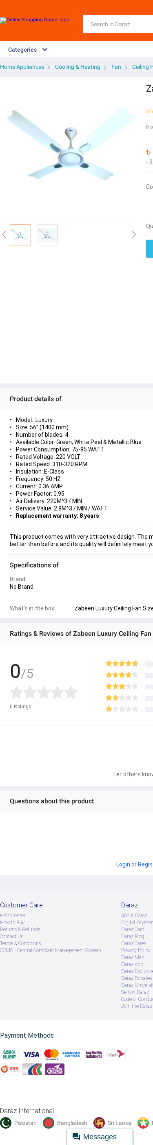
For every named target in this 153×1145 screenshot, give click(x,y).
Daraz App (132, 964)
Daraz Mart (133, 957)
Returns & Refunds (20, 929)
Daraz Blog (132, 936)
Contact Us (11, 936)
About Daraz (134, 915)
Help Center (12, 915)
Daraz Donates (136, 978)
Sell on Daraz (135, 992)
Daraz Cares (133, 943)
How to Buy (12, 922)
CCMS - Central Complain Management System (50, 950)
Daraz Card (132, 929)
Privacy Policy (136, 950)
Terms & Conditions (20, 943)
